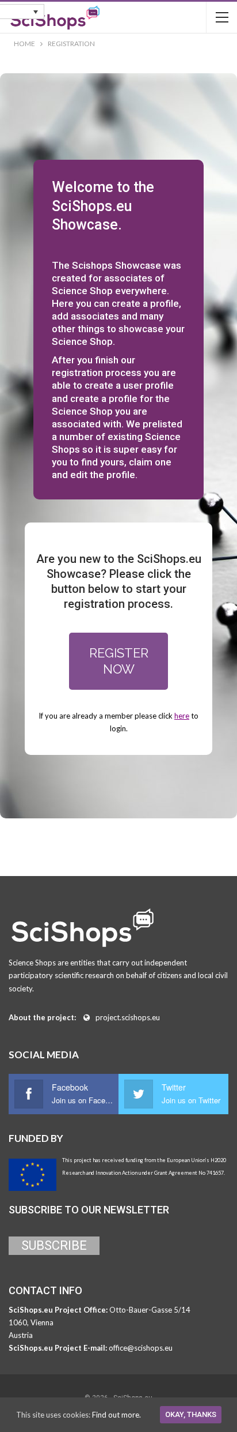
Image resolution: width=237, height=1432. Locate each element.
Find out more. (116, 1414)
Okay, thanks (190, 1414)
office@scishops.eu (141, 1347)
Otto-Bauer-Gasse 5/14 (149, 1309)
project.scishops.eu (127, 1017)
